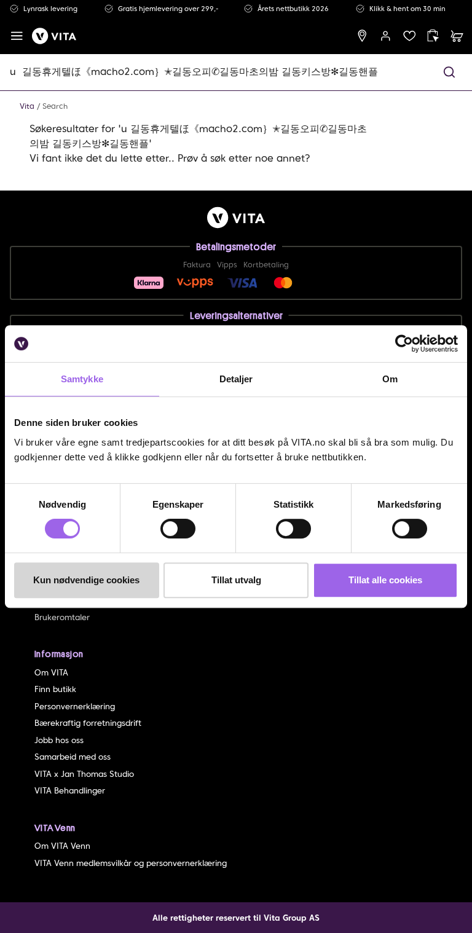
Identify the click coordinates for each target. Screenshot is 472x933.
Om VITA (51, 672)
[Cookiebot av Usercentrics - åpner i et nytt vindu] (404, 343)
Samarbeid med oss (72, 757)
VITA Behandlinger (69, 790)
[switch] (177, 528)
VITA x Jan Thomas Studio (84, 774)
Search (55, 106)
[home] (54, 35)
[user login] (386, 36)
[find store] (362, 36)
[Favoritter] (410, 36)
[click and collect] (433, 36)
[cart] (457, 36)
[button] (449, 72)
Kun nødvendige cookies (86, 580)
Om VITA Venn (62, 846)
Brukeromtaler (62, 617)
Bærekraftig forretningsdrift (87, 723)
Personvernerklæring (74, 706)
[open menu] (17, 36)
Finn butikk (55, 689)
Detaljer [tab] (236, 379)
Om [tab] (390, 379)
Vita (27, 106)
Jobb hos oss (59, 740)
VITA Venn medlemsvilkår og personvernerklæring (130, 863)
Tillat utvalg (236, 580)
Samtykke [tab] (82, 379)
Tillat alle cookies (385, 580)
